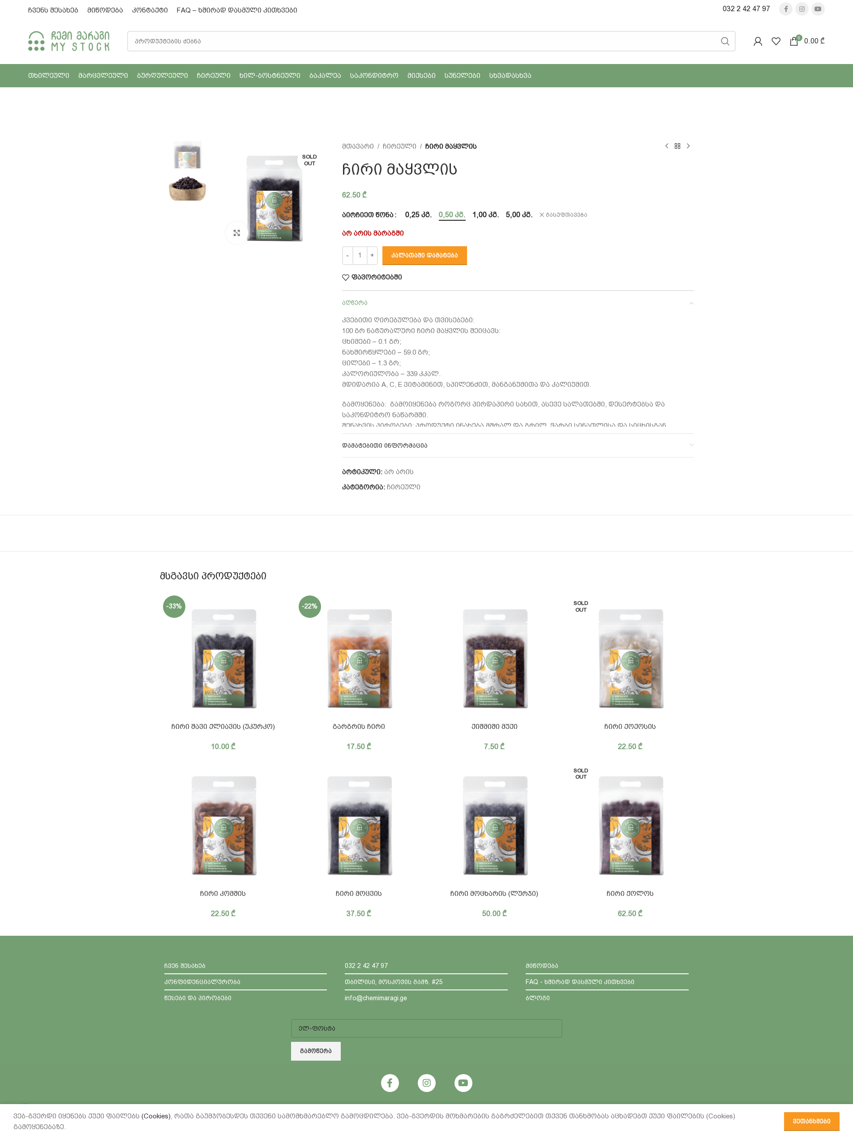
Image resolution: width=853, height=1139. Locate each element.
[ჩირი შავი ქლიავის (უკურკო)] (223, 655)
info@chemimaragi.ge (376, 998)
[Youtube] (463, 1083)
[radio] (418, 214)
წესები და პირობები (197, 998)
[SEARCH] (725, 41)
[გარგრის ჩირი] (359, 655)
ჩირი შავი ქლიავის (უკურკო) (223, 727)
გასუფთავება (566, 215)
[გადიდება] (237, 233)
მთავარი (358, 146)
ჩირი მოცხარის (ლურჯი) (494, 894)
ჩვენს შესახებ (53, 10)
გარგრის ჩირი (359, 727)
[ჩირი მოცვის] (359, 822)
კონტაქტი (150, 10)
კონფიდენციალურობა (202, 981)
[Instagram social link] (802, 9)
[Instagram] (427, 1083)
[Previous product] (666, 146)
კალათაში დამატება (424, 255)
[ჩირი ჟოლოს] (630, 822)
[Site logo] (68, 40)
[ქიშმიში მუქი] (494, 655)
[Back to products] (677, 146)
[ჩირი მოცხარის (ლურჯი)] (494, 822)
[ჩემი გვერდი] (758, 41)
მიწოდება (105, 10)
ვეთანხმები (812, 1121)
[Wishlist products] (776, 41)
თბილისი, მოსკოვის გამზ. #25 (394, 981)
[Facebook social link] (786, 9)
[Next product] (688, 146)
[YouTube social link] (818, 9)
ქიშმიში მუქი (495, 727)
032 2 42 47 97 (746, 8)
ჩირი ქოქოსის (630, 727)
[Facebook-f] (390, 1083)
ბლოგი (538, 998)
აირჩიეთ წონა (368, 215)
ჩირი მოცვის (359, 894)
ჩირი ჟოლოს (630, 894)
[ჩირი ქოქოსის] (630, 655)
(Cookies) (156, 1116)
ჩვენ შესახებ (185, 965)
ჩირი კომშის (223, 894)
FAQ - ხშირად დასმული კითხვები (580, 981)
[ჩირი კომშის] (223, 822)
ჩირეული (399, 146)
